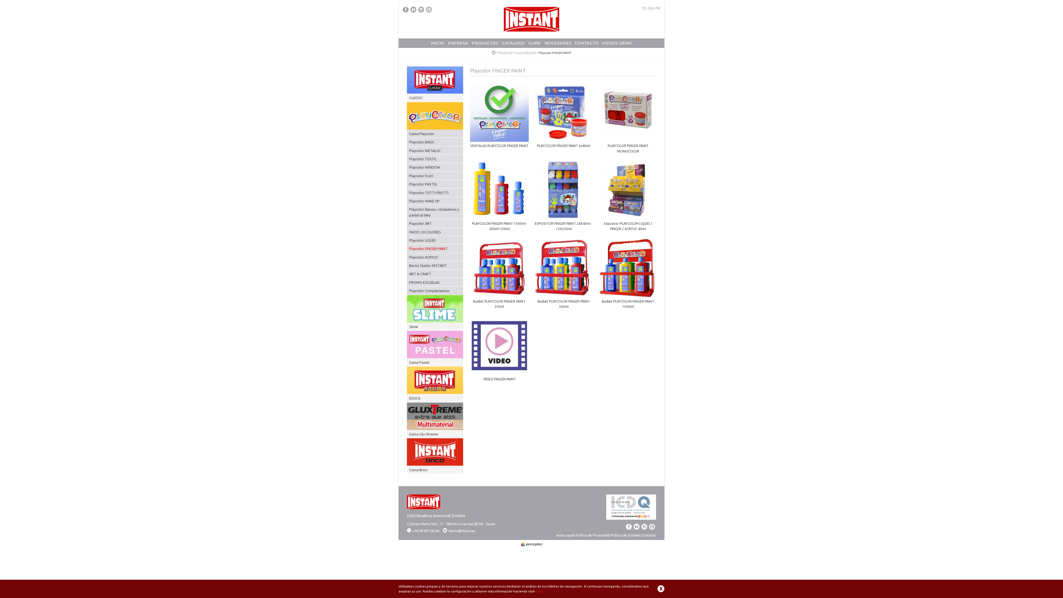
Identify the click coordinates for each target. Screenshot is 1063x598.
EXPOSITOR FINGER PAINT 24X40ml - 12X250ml (563, 226)
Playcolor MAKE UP (424, 201)
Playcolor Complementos (429, 291)
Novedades (558, 43)
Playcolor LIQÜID (422, 240)
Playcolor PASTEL (423, 184)
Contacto (586, 43)
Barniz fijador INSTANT (428, 265)
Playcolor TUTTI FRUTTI (428, 193)
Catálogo (513, 43)
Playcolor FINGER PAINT (428, 249)
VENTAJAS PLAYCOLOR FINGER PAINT (499, 146)
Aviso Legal (565, 535)
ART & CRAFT (420, 274)
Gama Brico (418, 470)
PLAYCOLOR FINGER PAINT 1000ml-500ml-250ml (499, 226)
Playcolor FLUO (421, 176)
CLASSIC (416, 98)
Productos (485, 43)
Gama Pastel (419, 362)
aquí (539, 591)
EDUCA (414, 398)
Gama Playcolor (525, 53)
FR (657, 8)
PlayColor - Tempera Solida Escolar (494, 53)
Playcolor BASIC (422, 142)
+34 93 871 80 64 (425, 531)
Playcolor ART (420, 223)
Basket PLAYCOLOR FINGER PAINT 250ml (499, 304)
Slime (534, 43)
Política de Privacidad (592, 535)
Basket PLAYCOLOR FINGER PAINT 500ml (564, 304)
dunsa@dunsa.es (462, 531)
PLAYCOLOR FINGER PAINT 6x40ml (563, 146)
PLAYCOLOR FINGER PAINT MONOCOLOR (628, 148)
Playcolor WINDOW (424, 167)
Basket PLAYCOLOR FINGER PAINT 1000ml (628, 304)
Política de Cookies (625, 535)
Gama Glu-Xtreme (423, 434)
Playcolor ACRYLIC (423, 257)
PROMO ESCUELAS (424, 282)
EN (651, 8)
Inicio (437, 43)
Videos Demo (617, 43)
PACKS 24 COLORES (425, 232)
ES (644, 8)
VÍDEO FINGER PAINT (499, 379)
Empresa (458, 43)
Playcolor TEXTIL (423, 159)
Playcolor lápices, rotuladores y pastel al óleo (434, 212)
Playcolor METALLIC (425, 151)
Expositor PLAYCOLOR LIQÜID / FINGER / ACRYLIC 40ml (628, 226)
